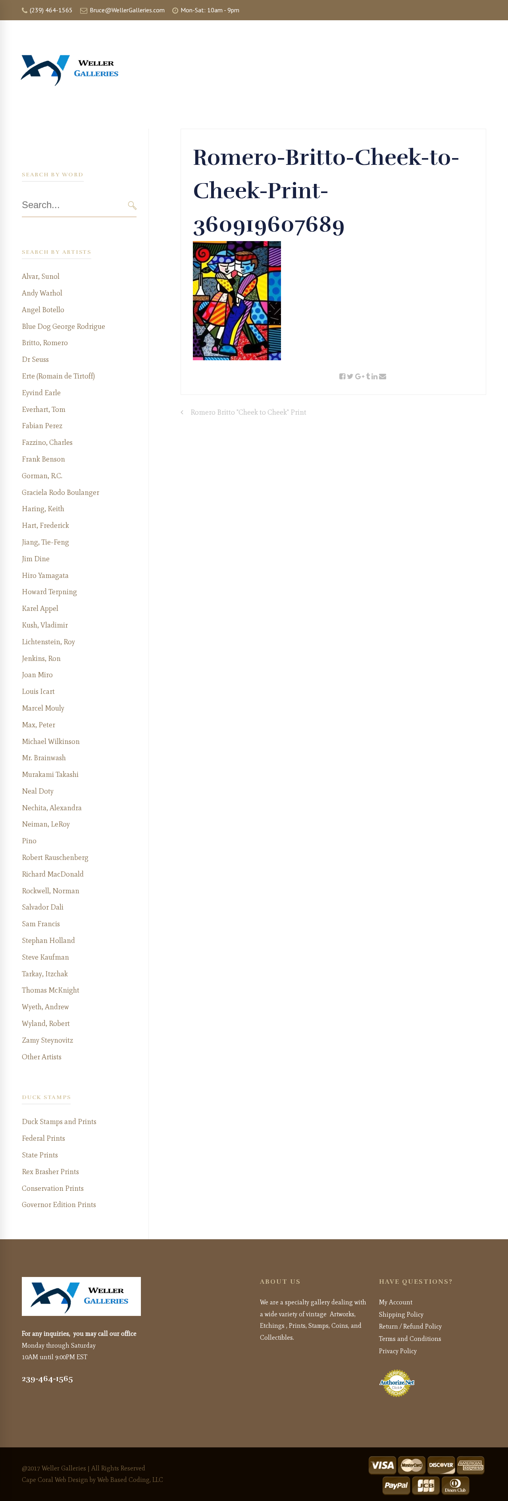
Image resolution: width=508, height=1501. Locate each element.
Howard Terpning (49, 591)
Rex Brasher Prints (50, 1171)
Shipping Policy (401, 1314)
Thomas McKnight (50, 990)
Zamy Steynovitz (47, 1040)
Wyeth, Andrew (45, 1007)
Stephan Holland (48, 940)
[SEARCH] (132, 205)
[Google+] (359, 376)
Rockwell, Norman (50, 891)
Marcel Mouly (43, 708)
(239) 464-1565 (50, 10)
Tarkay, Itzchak (45, 974)
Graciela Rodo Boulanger (60, 492)
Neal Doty (38, 791)
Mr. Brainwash (44, 757)
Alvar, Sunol (41, 276)
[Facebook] (342, 376)
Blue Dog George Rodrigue (63, 326)
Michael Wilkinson (51, 741)
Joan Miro (37, 674)
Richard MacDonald (53, 874)
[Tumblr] (368, 376)
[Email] (382, 376)
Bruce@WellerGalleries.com (126, 10)
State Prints (40, 1155)
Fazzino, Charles (47, 442)
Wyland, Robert (46, 1023)
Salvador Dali (43, 907)
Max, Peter (38, 725)
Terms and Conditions (410, 1339)
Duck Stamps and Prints (59, 1121)
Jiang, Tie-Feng (45, 542)
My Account (395, 1302)
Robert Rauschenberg (55, 857)
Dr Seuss (35, 359)
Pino (29, 840)
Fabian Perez (42, 425)
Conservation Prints (53, 1188)
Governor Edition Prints (59, 1204)
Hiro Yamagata (45, 575)
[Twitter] (350, 376)
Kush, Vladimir (45, 625)
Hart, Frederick (45, 525)
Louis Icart (38, 691)
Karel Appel (40, 608)
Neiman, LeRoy (46, 824)
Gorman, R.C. (42, 475)
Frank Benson (43, 459)
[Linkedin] (374, 376)
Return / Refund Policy (410, 1326)
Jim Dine (36, 558)
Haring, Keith (43, 508)
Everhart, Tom (43, 409)
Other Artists (42, 1057)
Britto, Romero (45, 342)
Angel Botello (43, 309)
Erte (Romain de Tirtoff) (58, 376)
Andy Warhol (42, 293)
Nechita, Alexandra (52, 808)
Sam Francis (41, 924)
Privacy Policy (398, 1351)
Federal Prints (43, 1138)
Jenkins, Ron (41, 658)
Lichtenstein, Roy (48, 641)
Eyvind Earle (41, 392)
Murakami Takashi (50, 774)
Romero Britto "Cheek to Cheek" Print (248, 412)
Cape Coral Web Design (55, 1480)
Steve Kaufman (45, 957)
